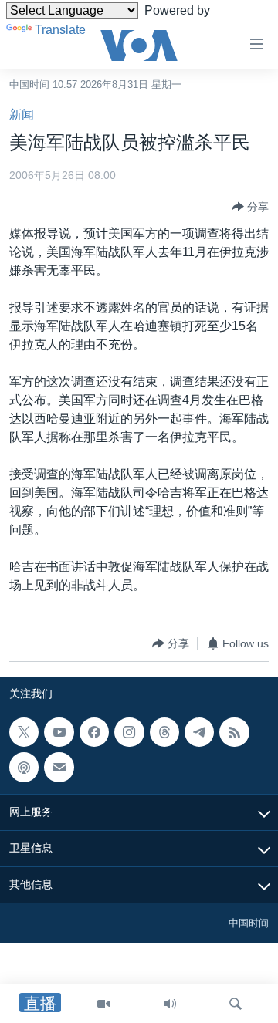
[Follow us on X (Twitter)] (24, 732)
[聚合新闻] (234, 732)
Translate (60, 29)
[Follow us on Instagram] (129, 732)
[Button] (250, 207)
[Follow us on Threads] (164, 732)
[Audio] (170, 1003)
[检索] (235, 1003)
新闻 (21, 114)
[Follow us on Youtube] (58, 732)
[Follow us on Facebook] (94, 732)
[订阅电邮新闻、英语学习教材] (58, 767)
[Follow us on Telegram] (199, 732)
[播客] (24, 767)
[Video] (103, 1003)
